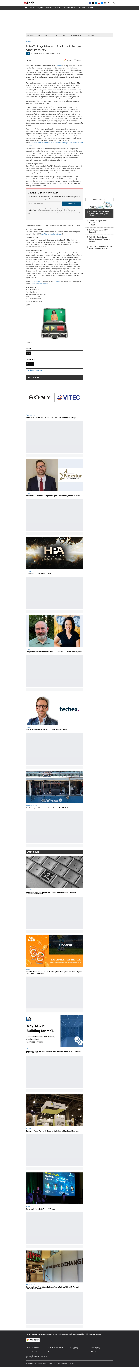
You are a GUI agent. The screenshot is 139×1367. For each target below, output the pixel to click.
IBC (56, 35)
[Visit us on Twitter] (93, 3)
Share (30, 60)
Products (49, 8)
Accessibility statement (33, 1352)
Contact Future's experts (55, 1348)
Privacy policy (74, 1348)
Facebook (57, 281)
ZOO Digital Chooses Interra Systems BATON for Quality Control (99, 214)
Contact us (73, 1352)
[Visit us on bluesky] (102, 3)
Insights (40, 8)
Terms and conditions (33, 1348)
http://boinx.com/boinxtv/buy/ (51, 234)
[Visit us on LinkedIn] (96, 3)
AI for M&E (91, 35)
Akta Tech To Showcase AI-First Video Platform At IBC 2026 (100, 247)
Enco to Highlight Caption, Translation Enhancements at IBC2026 (99, 223)
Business (28, 41)
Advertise (94, 1352)
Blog (28, 53)
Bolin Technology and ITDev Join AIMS (99, 231)
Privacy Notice (32, 210)
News (32, 8)
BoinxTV (59, 66)
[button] (111, 3)
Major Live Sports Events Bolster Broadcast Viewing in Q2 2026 (99, 239)
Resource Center (69, 8)
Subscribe (81, 8)
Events (57, 8)
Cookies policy (95, 1348)
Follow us (69, 60)
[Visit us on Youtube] (99, 3)
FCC (64, 35)
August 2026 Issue (44, 35)
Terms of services (50, 209)
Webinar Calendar (76, 35)
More (90, 8)
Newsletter (79, 60)
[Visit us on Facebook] (90, 3)
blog (28, 353)
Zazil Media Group (38, 53)
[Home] (26, 8)
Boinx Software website (40, 284)
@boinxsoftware (36, 281)
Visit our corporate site (92, 1334)
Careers (50, 1352)
